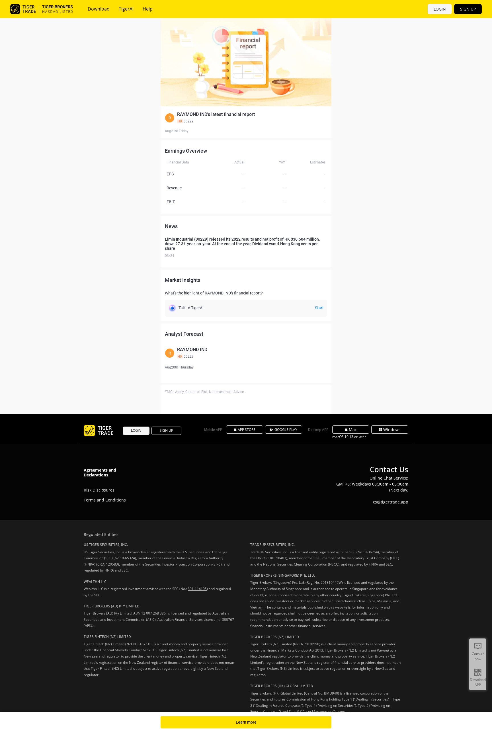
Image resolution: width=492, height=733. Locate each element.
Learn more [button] (246, 722)
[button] (246, 117)
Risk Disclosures (99, 490)
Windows (392, 429)
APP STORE (246, 429)
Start (319, 308)
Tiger (41, 9)
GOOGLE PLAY (285, 429)
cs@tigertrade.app (390, 502)
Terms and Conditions (105, 500)
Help (148, 9)
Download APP (478, 682)
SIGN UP (468, 9)
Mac (353, 429)
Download (99, 9)
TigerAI (126, 9)
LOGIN (440, 9)
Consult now (478, 656)
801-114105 (197, 588)
